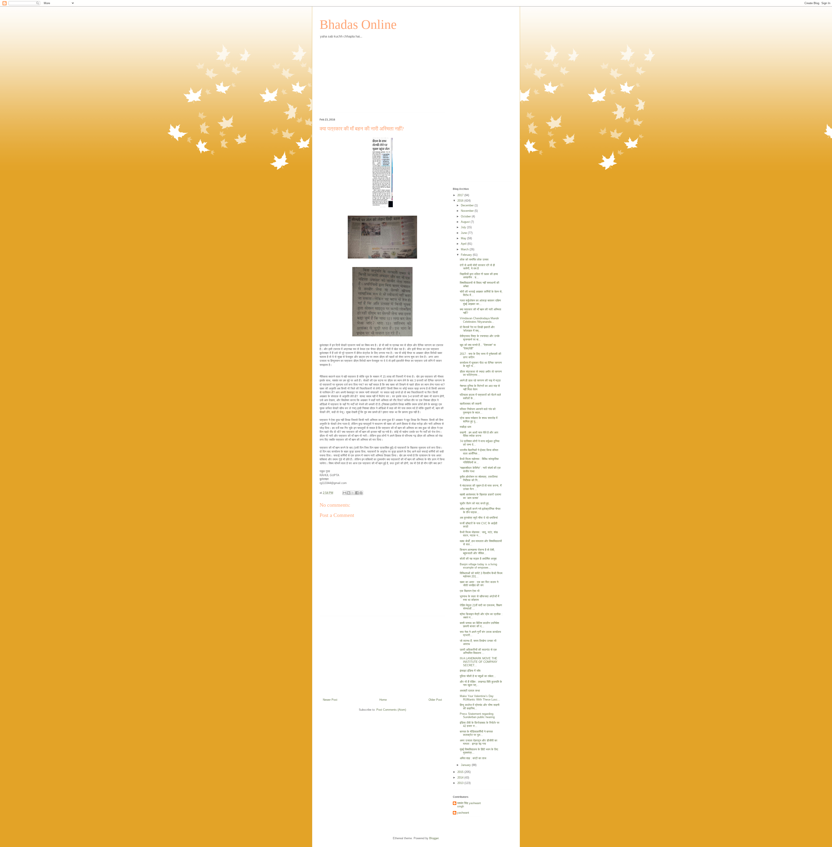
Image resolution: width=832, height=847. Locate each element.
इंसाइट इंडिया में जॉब (470, 670)
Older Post (435, 699)
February (467, 254)
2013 (460, 783)
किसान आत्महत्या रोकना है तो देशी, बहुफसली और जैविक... (477, 551)
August (466, 221)
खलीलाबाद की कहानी (470, 403)
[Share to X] (353, 493)
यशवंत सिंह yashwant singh (469, 804)
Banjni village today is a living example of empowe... (478, 566)
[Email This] (344, 493)
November (467, 210)
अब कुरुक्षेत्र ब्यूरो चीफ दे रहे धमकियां (479, 517)
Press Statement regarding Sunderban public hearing (477, 715)
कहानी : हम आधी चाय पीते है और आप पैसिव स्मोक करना (479, 434)
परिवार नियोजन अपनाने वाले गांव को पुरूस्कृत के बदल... (478, 410)
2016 (460, 200)
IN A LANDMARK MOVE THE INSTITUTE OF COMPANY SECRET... (478, 662)
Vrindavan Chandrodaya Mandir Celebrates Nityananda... (479, 320)
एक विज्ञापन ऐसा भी (469, 591)
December (467, 205)
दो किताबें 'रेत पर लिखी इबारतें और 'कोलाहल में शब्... (477, 329)
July (464, 227)
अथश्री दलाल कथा (470, 690)
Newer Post (330, 699)
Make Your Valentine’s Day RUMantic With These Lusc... (480, 697)
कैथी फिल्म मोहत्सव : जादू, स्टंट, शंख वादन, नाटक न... (479, 534)
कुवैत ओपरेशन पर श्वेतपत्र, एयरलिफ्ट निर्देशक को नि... (479, 478)
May (464, 238)
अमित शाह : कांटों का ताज (473, 758)
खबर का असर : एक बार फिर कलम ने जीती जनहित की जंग (479, 583)
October (466, 216)
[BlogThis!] (348, 493)
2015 (460, 772)
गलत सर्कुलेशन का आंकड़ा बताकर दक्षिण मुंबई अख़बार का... (480, 302)
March (465, 249)
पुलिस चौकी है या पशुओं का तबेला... (478, 676)
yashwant (463, 812)
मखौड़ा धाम (465, 426)
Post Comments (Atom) (391, 709)
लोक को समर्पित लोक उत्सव (474, 259)
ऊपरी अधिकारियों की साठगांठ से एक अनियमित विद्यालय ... (478, 651)
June (464, 233)
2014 (460, 777)
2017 (460, 195)
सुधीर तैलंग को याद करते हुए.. (475, 503)
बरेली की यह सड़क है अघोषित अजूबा (478, 558)
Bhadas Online (358, 24)
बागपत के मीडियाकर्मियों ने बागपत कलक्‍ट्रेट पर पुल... (476, 733)
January (466, 765)
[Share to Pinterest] (361, 493)
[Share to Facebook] (357, 493)
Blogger (434, 838)
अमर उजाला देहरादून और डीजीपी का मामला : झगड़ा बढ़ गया (478, 742)
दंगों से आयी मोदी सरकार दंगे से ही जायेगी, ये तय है (477, 267)
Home (383, 699)
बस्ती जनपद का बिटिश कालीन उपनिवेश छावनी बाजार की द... (479, 624)
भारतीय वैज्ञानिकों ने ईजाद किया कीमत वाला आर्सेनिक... (479, 451)
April (464, 243)
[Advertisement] (382, 78)
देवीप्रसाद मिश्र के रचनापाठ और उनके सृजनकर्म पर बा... (480, 337)
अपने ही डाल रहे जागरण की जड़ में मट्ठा (480, 380)
